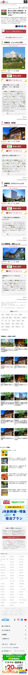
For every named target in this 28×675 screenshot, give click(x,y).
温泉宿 (17, 323)
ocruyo (16, 610)
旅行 (3, 326)
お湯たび (20, 610)
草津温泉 (21, 564)
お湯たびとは (7, 608)
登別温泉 (12, 556)
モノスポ (23, 611)
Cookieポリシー (6, 654)
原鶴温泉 (24, 317)
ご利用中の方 (5, 639)
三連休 (13, 320)
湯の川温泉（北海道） (4, 560)
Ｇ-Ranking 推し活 (5, 614)
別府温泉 (12, 594)
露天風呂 (8, 323)
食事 (13, 323)
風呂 (22, 323)
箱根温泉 (12, 599)
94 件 (17, 70)
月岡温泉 (12, 572)
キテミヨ (12, 611)
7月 (2, 320)
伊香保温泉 (3, 567)
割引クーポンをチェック (15, 80)
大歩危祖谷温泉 (13, 602)
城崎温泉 (2, 586)
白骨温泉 (2, 572)
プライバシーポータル (19, 651)
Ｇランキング (6, 610)
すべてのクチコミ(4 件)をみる (22, 179)
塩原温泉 (12, 570)
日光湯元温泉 (3, 599)
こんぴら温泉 (22, 589)
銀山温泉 (12, 564)
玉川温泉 (21, 597)
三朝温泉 (2, 591)
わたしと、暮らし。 (5, 611)
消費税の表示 (13, 644)
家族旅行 (8, 326)
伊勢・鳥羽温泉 (22, 599)
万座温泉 (12, 567)
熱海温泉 (2, 605)
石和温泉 (21, 572)
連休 (23, 320)
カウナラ (11, 613)
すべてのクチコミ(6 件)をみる (22, 119)
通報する (25, 117)
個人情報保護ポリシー (7, 651)
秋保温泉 (12, 562)
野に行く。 (6, 613)
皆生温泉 (21, 591)
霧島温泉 (2, 597)
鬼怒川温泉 (3, 570)
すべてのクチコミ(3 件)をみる (22, 240)
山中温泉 (21, 578)
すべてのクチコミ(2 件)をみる (22, 299)
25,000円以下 (5, 329)
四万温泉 (21, 567)
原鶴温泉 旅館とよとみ (12, 244)
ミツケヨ (15, 613)
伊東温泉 (12, 575)
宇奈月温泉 (21, 581)
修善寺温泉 (21, 575)
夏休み (18, 320)
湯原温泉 (2, 594)
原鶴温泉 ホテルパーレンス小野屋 (14, 184)
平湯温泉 (12, 583)
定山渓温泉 (3, 556)
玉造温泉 (12, 591)
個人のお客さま (6, 626)
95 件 (17, 203)
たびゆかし (21, 613)
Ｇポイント (20, 608)
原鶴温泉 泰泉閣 (10, 123)
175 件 (18, 141)
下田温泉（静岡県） (4, 579)
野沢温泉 (21, 570)
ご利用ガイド (13, 608)
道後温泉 (12, 589)
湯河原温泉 (3, 575)
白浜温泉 (21, 586)
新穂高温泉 (21, 583)
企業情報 (4, 634)
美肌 (13, 326)
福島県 (20, 314)
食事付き (18, 326)
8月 (6, 320)
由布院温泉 (21, 602)
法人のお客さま (6, 630)
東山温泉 (21, 562)
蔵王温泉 (2, 564)
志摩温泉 (2, 602)
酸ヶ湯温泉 (12, 597)
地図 (13, 72)
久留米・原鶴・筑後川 (7, 317)
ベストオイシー (18, 611)
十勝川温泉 (21, 556)
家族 (3, 314)
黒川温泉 (21, 594)
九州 (16, 314)
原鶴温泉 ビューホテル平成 (13, 42)
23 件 (17, 261)
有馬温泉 (12, 586)
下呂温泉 (2, 583)
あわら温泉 (12, 581)
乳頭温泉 (12, 559)
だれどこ (12, 610)
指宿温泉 (12, 605)
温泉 (3, 323)
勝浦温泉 (2, 589)
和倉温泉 (12, 578)
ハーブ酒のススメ (21, 614)
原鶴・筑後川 (17, 317)
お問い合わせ (5, 644)
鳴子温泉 (21, 559)
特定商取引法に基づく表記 (17, 654)
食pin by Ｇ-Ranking (13, 614)
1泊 (23, 326)
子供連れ (8, 314)
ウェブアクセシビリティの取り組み (10, 647)
